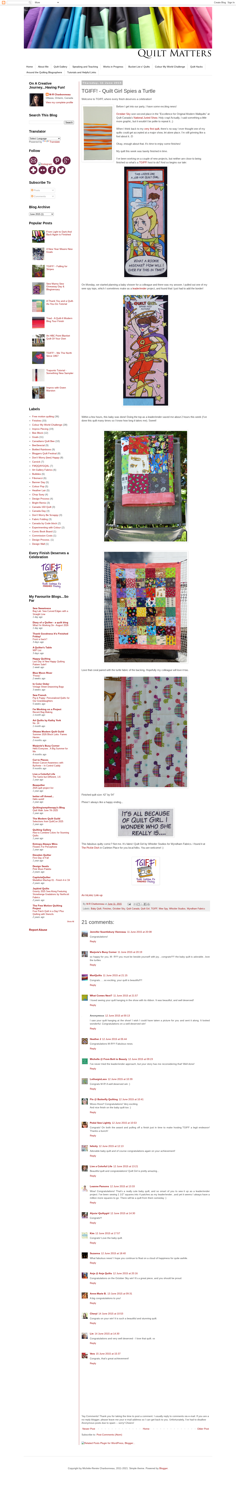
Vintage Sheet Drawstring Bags (48, 686)
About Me (43, 66)
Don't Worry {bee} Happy (45, 457)
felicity (94, 1146)
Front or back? (40, 639)
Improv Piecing (40, 428)
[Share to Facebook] (145, 904)
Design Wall (38, 543)
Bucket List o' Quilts (139, 66)
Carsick (36, 461)
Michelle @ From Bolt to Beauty (108, 1059)
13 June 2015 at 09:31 (119, 1293)
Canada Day (39, 511)
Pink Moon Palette (42, 869)
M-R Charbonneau (60, 94)
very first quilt (151, 128)
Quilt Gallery (60, 66)
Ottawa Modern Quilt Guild (48, 731)
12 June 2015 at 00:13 (117, 1015)
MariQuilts (96, 975)
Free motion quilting (43, 416)
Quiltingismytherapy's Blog (49, 807)
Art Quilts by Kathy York (47, 720)
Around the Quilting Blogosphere (44, 72)
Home (29, 66)
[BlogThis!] (138, 904)
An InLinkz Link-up (92, 895)
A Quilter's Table (42, 647)
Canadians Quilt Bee (43, 441)
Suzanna (95, 1253)
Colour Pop (38, 486)
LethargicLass (98, 1079)
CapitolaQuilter (41, 877)
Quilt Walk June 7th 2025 (45, 810)
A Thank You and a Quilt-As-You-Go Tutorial (60, 302)
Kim (92, 1233)
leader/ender (140, 288)
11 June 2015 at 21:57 (125, 995)
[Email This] (135, 904)
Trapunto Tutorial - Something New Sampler (59, 372)
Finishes (107, 908)
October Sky (123, 113)
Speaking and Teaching (85, 66)
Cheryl (93, 1313)
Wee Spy (163, 908)
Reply (93, 941)
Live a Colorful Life (101, 1166)
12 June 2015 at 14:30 (122, 1213)
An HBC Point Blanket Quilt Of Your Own (58, 337)
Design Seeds (41, 866)
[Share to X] (142, 904)
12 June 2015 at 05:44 (114, 1039)
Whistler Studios (177, 908)
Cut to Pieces (40, 759)
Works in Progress (113, 66)
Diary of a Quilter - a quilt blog (50, 622)
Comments (39, 196)
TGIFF (154, 908)
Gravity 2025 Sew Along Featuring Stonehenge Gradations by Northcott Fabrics (51, 894)
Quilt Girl (145, 908)
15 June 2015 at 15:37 (108, 1353)
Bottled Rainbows (41, 449)
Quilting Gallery (42, 829)
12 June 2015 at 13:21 (125, 1166)
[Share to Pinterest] (148, 904)
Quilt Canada (132, 908)
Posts (36, 190)
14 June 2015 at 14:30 (107, 1333)
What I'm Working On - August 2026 (50, 625)
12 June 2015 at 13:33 (122, 1186)
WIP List (37, 650)
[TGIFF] (146, 883)
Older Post (203, 1428)
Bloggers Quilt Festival (44, 453)
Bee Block (37, 432)
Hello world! (38, 799)
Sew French (39, 695)
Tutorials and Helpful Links (81, 72)
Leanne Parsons (99, 1186)
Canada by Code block (44, 523)
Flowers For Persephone (45, 847)
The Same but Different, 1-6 (46, 777)
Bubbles (36, 474)
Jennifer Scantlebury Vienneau (108, 931)
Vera (92, 1353)
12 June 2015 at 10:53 (124, 1122)
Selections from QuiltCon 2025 (48, 821)
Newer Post (88, 1428)
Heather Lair (39, 490)
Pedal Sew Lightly (100, 1122)
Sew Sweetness (42, 608)
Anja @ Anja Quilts (101, 1273)
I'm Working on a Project (47, 709)
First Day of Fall (41, 858)
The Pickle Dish (90, 847)
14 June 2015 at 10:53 (110, 1313)
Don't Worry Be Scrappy (45, 515)
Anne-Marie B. (98, 1293)
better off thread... (43, 796)
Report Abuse (38, 929)
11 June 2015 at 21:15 (115, 975)
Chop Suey (38, 494)
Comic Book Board (42, 531)
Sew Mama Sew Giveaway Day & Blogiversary (55, 286)
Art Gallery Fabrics (42, 469)
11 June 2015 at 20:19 (130, 952)
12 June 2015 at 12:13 (111, 1146)
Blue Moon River (42, 672)
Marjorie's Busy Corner (103, 952)
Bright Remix (39, 502)
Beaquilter (39, 785)
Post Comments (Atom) (109, 1434)
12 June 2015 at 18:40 (113, 1253)
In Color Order (41, 684)
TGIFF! (143, 162)
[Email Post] (129, 904)
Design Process (40, 498)
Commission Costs (42, 535)
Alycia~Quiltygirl (99, 1213)
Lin (92, 1333)
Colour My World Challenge (170, 66)
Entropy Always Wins (45, 844)
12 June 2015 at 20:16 (125, 1273)
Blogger (163, 1468)
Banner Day (38, 482)
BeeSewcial (38, 445)
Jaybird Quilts (41, 888)
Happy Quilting (41, 658)
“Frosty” (36, 675)
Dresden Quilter (42, 855)
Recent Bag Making (42, 712)
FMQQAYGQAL (40, 465)
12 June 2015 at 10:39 (120, 1079)
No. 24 (36, 723)
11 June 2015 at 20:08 (139, 931)
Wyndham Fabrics (196, 908)
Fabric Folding (40, 519)
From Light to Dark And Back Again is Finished (59, 233)
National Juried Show (145, 117)
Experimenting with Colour (46, 527)
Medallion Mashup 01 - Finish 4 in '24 (51, 880)
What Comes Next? (101, 995)
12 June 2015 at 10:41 (131, 1099)
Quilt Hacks (196, 66)
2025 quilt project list (43, 788)
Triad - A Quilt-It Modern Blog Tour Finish (59, 320)
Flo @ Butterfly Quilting (104, 1099)
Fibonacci (37, 478)
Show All (70, 921)
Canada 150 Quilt (41, 507)
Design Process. (41, 539)
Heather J (95, 1039)
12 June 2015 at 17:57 (107, 1233)
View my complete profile (59, 102)
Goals (35, 437)
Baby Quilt (96, 908)
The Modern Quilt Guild (46, 818)
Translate (55, 141)
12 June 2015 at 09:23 (140, 1059)
